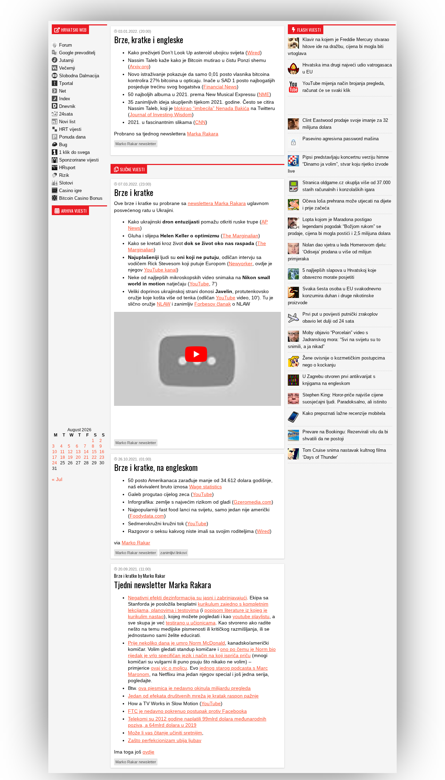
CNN (200, 122)
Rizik (64, 175)
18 (62, 457)
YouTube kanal (160, 270)
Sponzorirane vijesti (79, 160)
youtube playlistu (251, 616)
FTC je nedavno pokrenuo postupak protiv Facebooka (187, 711)
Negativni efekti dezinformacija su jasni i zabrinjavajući (187, 597)
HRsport (67, 167)
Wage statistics (205, 486)
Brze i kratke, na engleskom (156, 467)
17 (54, 457)
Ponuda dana (72, 137)
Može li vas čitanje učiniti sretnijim (165, 732)
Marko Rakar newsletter (135, 144)
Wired (253, 52)
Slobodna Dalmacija (79, 75)
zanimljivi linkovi (173, 553)
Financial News (220, 86)
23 (101, 457)
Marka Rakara (202, 133)
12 (70, 451)
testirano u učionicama (191, 622)
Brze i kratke (133, 192)
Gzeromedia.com (253, 502)
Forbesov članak (212, 304)
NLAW (163, 304)
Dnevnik (67, 106)
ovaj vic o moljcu (169, 668)
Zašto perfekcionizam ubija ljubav (164, 740)
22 (94, 457)
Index (64, 98)
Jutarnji (66, 60)
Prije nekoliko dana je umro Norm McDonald (176, 643)
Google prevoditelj (77, 52)
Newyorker (240, 263)
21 (86, 457)
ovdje (148, 752)
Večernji (67, 68)
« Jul (57, 479)
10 (54, 451)
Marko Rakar (136, 542)
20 (78, 457)
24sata (66, 114)
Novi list (67, 121)
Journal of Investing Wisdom (161, 114)
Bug (63, 144)
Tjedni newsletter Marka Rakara (162, 584)
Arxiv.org (139, 66)
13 (78, 451)
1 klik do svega (74, 152)
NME (264, 94)
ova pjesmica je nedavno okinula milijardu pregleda (194, 688)
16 (101, 451)
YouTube (199, 283)
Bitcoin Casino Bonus (81, 198)
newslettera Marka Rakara (217, 203)
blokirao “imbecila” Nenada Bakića (211, 108)
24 (54, 462)
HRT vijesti (70, 129)
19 (70, 457)
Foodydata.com (147, 516)
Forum (65, 45)
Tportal (66, 83)
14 (86, 451)
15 (94, 451)
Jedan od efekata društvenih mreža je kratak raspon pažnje (193, 696)
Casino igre (70, 190)
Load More (342, 474)
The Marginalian (240, 235)
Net (62, 91)
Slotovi (66, 183)
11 (62, 451)
